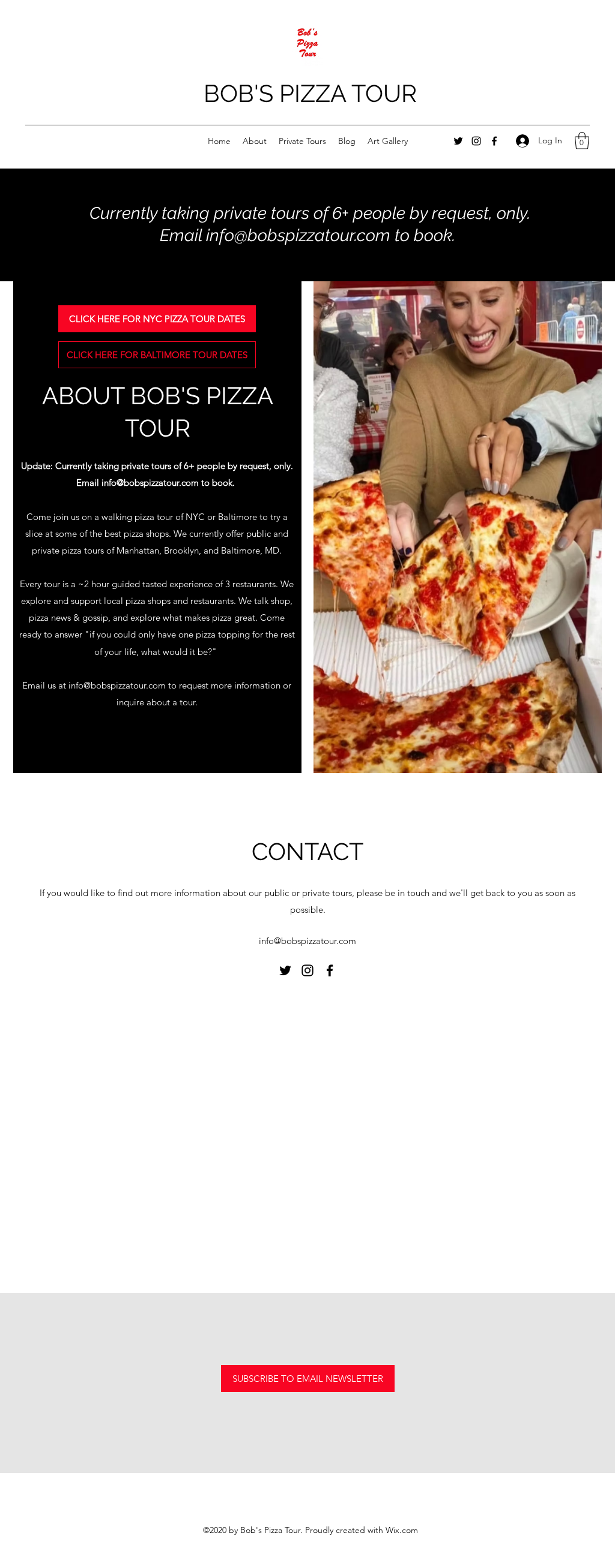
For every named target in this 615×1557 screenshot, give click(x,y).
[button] (582, 140)
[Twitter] (458, 141)
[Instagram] (476, 141)
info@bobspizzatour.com (117, 685)
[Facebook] (494, 141)
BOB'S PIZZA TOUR (310, 93)
